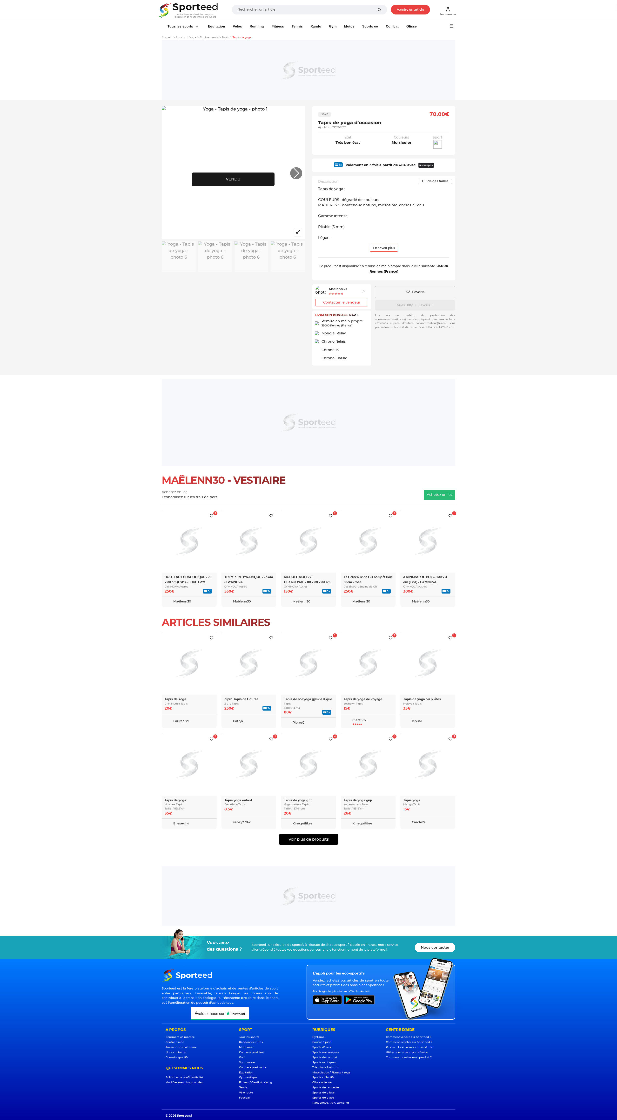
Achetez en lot (439, 495)
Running (257, 26)
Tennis (297, 26)
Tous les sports (181, 26)
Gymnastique (248, 1077)
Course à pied (321, 1042)
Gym (332, 26)
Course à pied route (252, 1067)
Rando (315, 26)
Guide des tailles (435, 181)
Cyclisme (318, 1037)
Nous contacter (435, 947)
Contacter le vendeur (341, 302)
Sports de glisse (323, 1092)
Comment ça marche (180, 1037)
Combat (392, 26)
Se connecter (448, 14)
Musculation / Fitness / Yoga (331, 1072)
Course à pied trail (251, 1052)
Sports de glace (323, 1097)
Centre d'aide (175, 1042)
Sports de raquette (325, 1087)
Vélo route (246, 1092)
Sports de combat (324, 1057)
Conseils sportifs (177, 1057)
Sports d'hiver (321, 1047)
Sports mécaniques (325, 1052)
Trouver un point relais (181, 1047)
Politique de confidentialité (184, 1077)
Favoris (417, 292)
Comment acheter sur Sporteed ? (409, 1042)
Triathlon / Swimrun (325, 1067)
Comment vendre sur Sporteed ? (408, 1037)
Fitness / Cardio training (255, 1082)
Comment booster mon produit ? (409, 1057)
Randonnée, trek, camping (330, 1102)
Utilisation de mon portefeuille (407, 1052)
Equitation (216, 26)
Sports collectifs (323, 1077)
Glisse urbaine (322, 1082)
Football (244, 1097)
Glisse (411, 26)
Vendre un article (410, 9)
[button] (296, 173)
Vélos (237, 26)
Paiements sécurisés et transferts (409, 1047)
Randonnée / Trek (251, 1042)
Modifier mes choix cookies (184, 1082)
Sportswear (247, 1062)
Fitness (278, 26)
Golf (241, 1057)
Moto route (247, 1047)
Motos (349, 26)
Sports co (370, 26)
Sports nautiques (324, 1062)
